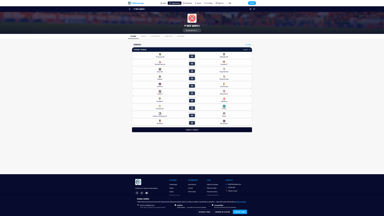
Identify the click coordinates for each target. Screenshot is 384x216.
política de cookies (241, 202)
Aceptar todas (240, 212)
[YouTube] (146, 193)
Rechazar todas (204, 212)
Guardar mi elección (222, 212)
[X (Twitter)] (142, 193)
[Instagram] (137, 193)
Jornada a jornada (192, 130)
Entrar (252, 3)
